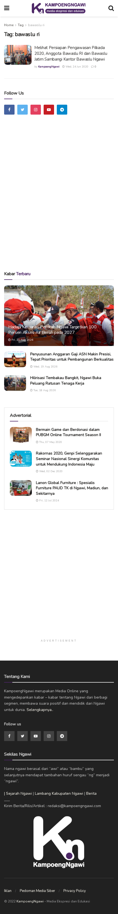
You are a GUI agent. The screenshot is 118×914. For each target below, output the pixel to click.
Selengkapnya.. (40, 709)
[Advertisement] (59, 199)
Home (8, 25)
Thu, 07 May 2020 (50, 442)
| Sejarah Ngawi (18, 793)
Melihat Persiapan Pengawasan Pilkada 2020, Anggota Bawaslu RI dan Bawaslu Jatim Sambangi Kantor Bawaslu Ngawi (70, 53)
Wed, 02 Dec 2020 (50, 471)
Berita (91, 793)
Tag (21, 25)
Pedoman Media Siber (37, 890)
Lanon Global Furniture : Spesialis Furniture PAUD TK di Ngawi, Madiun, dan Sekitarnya (72, 488)
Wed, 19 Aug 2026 (45, 367)
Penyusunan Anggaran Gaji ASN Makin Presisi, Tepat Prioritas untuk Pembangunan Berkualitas (72, 356)
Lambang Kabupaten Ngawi (59, 793)
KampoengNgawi (49, 67)
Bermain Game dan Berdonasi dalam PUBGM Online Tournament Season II (68, 432)
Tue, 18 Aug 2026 (44, 390)
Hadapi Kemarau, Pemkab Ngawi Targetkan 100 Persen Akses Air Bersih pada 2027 (52, 330)
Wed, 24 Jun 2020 (76, 67)
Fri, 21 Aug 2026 (22, 340)
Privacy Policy (74, 890)
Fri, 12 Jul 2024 (48, 500)
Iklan (8, 890)
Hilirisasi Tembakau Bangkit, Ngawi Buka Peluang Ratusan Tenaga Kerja (65, 380)
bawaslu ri (36, 25)
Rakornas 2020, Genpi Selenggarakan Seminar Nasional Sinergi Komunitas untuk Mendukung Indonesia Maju (69, 459)
